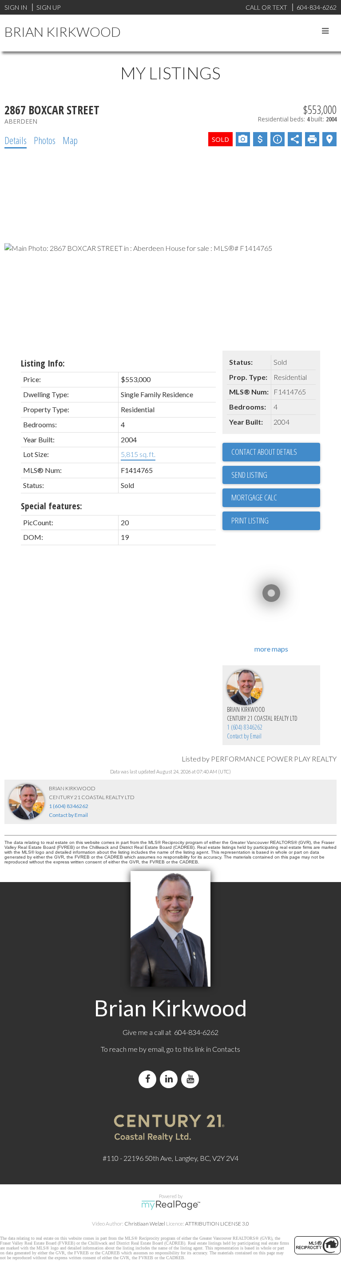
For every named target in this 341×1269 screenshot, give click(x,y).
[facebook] (149, 1079)
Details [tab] (15, 140)
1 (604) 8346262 (244, 727)
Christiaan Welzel (144, 1223)
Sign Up (48, 7)
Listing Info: (43, 363)
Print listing (250, 520)
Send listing (249, 474)
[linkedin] (170, 1079)
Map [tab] (70, 140)
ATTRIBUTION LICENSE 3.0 (217, 1223)
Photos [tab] (45, 140)
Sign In (15, 7)
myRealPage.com (171, 1205)
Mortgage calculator (275, 498)
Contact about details (264, 451)
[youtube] (191, 1079)
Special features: (51, 506)
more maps (271, 648)
